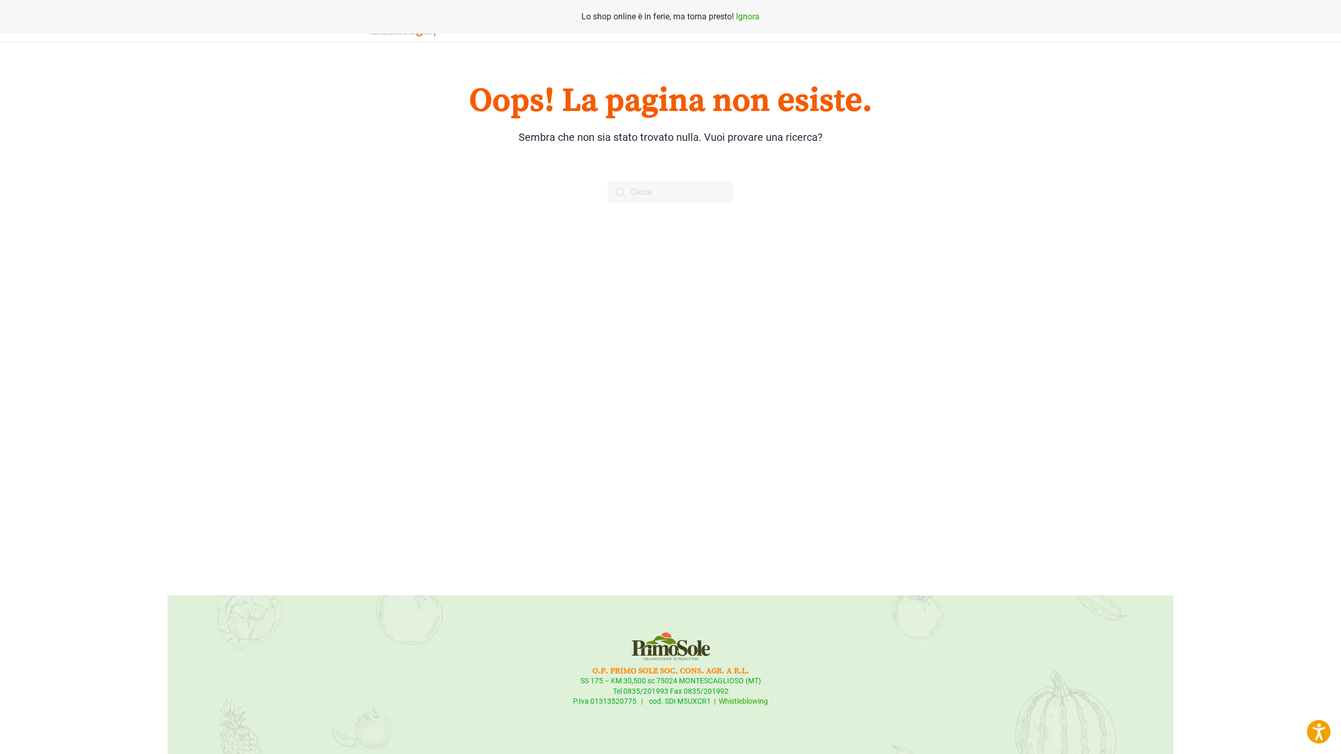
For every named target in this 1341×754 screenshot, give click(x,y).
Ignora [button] (748, 16)
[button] (1319, 732)
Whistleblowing (743, 701)
